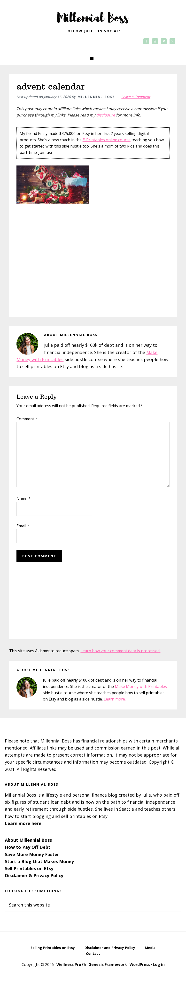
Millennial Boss (93, 14)
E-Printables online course (107, 139)
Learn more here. (24, 823)
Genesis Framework (107, 964)
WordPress (140, 964)
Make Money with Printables (141, 686)
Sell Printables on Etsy (29, 868)
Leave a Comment (135, 96)
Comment (26, 418)
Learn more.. (115, 699)
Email (22, 525)
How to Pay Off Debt (27, 847)
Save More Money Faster (32, 854)
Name (23, 498)
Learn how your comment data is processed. (120, 650)
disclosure (105, 115)
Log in (159, 964)
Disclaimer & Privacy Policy (34, 875)
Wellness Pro (68, 964)
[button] (93, 58)
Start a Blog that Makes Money (39, 861)
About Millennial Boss (28, 840)
